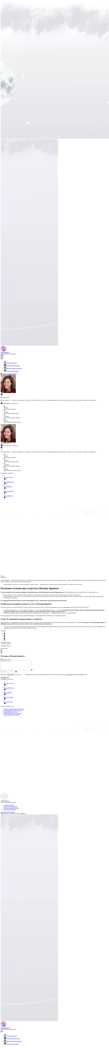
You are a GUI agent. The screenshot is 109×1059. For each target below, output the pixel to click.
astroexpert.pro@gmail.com (8, 812)
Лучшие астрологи (9, 805)
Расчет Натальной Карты (13, 365)
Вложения (4, 674)
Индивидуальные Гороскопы (14, 368)
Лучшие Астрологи (11, 363)
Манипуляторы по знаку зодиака (13, 710)
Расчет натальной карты (10, 806)
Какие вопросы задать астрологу (13, 713)
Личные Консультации (12, 371)
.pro (5, 352)
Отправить (4, 677)
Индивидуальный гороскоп (11, 808)
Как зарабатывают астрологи (12, 714)
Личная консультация (9, 809)
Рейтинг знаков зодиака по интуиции (14, 709)
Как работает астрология (10, 712)
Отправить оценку (5, 643)
